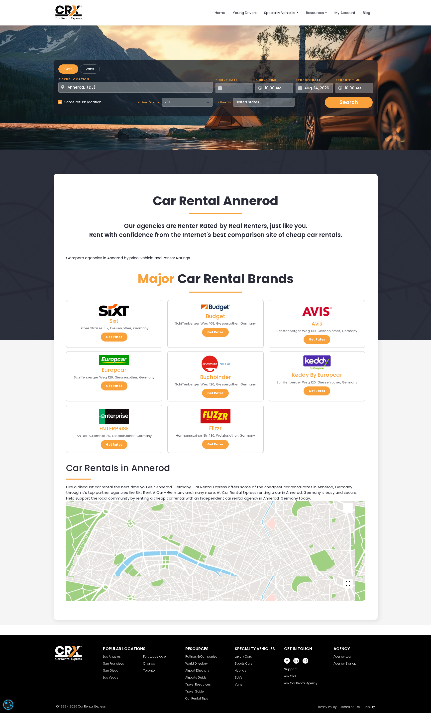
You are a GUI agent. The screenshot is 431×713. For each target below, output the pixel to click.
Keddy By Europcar (317, 374)
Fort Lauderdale (154, 656)
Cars (68, 68)
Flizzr (215, 428)
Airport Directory (197, 670)
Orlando (149, 663)
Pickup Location (73, 79)
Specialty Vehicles (280, 12)
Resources (315, 12)
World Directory (196, 663)
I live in (224, 102)
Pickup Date (226, 80)
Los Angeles (112, 656)
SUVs (238, 677)
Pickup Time (266, 80)
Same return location (83, 102)
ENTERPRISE (114, 428)
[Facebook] (287, 661)
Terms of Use (350, 707)
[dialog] (8, 705)
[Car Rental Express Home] (69, 12)
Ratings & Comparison (202, 656)
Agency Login (343, 656)
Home (220, 12)
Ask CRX (290, 676)
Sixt (113, 321)
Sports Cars (243, 663)
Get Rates (114, 337)
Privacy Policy (327, 707)
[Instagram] (305, 661)
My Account (344, 12)
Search (348, 102)
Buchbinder (215, 377)
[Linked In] (296, 661)
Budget (215, 316)
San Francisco (113, 663)
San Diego (110, 670)
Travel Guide (194, 691)
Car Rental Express (92, 706)
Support (290, 669)
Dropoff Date (308, 80)
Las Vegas (110, 677)
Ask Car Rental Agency (301, 683)
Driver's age (149, 102)
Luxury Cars (243, 656)
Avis (317, 323)
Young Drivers (245, 12)
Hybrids (240, 670)
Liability (369, 707)
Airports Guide (196, 677)
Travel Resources (198, 684)
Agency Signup (344, 663)
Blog (366, 12)
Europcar (114, 369)
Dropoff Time (347, 80)
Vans (90, 68)
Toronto (149, 670)
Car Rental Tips (196, 698)
